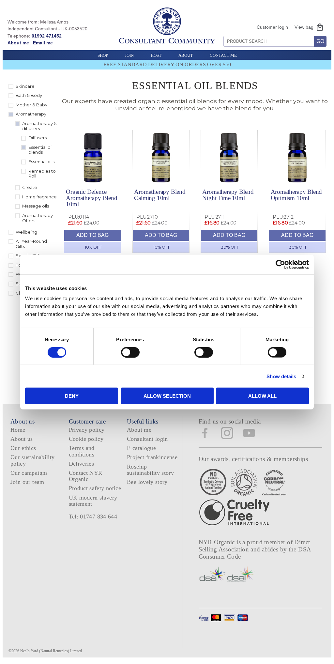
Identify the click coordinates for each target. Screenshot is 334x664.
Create (29, 187)
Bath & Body (29, 95)
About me (18, 42)
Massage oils (35, 205)
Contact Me (223, 55)
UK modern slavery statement (93, 500)
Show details (281, 376)
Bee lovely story (147, 482)
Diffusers (37, 137)
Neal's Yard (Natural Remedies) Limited (51, 651)
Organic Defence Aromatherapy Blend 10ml (91, 198)
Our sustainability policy (32, 460)
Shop (103, 55)
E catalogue (141, 448)
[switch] (130, 352)
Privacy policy (87, 429)
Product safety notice (95, 488)
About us (21, 439)
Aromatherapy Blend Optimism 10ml (296, 194)
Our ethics (23, 448)
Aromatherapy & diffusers (39, 126)
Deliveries (81, 463)
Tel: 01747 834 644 (93, 516)
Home (17, 429)
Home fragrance (39, 196)
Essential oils (41, 161)
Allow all (262, 396)
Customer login (272, 27)
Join (129, 55)
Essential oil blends (40, 150)
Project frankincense (152, 457)
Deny (72, 396)
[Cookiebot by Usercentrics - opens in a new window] (280, 264)
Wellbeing (26, 232)
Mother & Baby (31, 104)
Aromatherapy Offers (37, 218)
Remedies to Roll (42, 173)
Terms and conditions (82, 451)
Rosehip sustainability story (150, 469)
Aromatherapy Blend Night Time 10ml (228, 194)
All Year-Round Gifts (31, 244)
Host (156, 55)
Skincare (25, 86)
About (185, 55)
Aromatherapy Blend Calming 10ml (160, 194)
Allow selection (167, 396)
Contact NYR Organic (85, 476)
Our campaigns (29, 473)
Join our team (27, 482)
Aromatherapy (31, 113)
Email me (43, 42)
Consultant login (147, 439)
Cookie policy (86, 439)
